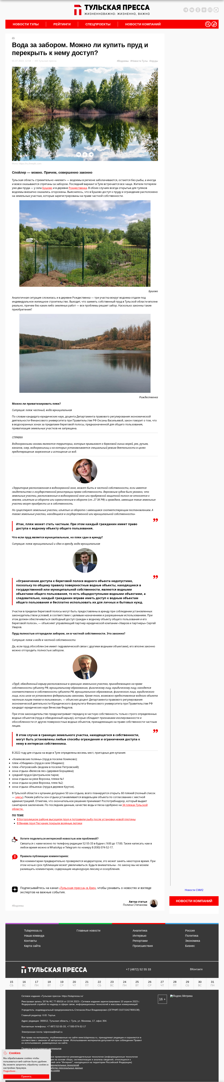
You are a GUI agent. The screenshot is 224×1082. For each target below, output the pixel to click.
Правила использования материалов (41, 1048)
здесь (18, 797)
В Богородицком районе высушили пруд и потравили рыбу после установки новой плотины (76, 819)
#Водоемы (123, 61)
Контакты (30, 940)
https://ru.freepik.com (30, 163)
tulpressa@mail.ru (53, 1032)
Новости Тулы (26, 24)
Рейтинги (62, 24)
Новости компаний (143, 24)
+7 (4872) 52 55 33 (138, 969)
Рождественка (78, 188)
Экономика (192, 940)
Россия (190, 930)
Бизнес (190, 946)
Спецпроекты (98, 24)
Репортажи (140, 940)
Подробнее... (10, 1071)
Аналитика (140, 930)
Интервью (139, 935)
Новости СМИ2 (194, 890)
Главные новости (88, 930)
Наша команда (34, 935)
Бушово (47, 188)
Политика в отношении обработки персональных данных (52, 1068)
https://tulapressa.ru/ (72, 996)
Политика (191, 935)
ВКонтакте (196, 969)
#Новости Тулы (139, 61)
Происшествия (143, 946)
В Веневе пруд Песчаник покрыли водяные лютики (49, 823)
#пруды (153, 61)
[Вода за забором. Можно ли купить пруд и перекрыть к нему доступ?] (85, 243)
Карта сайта (32, 946)
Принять (26, 1076)
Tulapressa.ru (33, 930)
